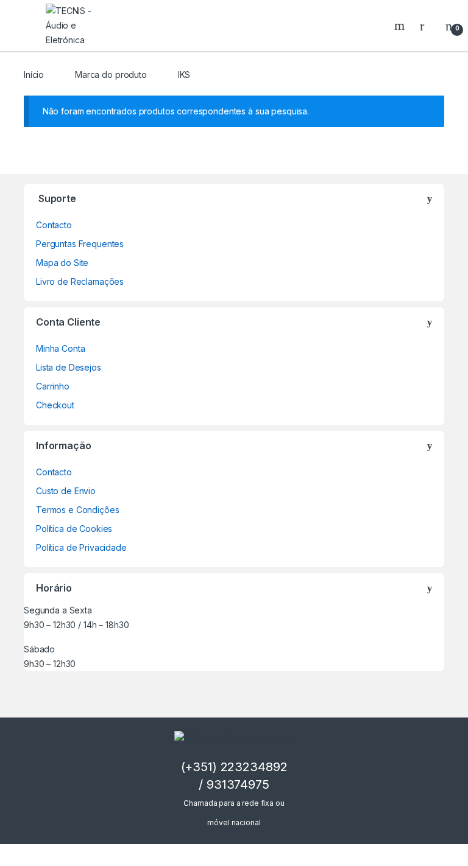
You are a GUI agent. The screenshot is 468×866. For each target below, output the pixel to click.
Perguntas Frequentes (80, 244)
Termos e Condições (77, 510)
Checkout (55, 405)
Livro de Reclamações (80, 281)
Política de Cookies (74, 528)
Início (34, 74)
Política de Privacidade (81, 547)
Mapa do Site (62, 262)
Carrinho (52, 386)
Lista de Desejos (68, 367)
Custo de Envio (66, 491)
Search (401, 25)
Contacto (54, 225)
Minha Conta (60, 348)
